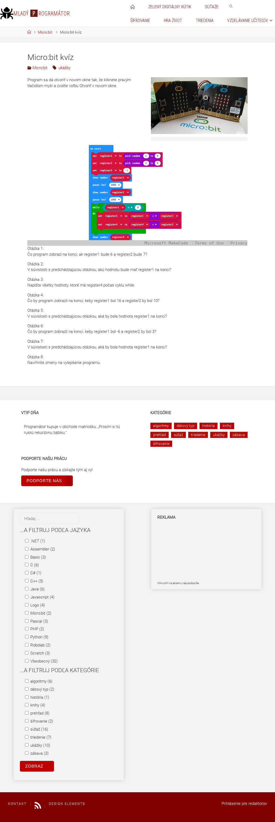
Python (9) (38, 637)
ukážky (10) (39, 745)
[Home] (29, 32)
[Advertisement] (184, 553)
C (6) (34, 565)
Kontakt (17, 804)
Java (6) (37, 589)
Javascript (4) (42, 597)
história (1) (39, 697)
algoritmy (161, 425)
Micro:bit (45, 32)
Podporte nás (44, 480)
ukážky (64, 67)
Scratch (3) (39, 653)
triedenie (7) (40, 737)
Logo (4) (37, 605)
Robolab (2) (39, 645)
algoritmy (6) (40, 681)
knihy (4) (37, 705)
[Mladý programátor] (6, 13)
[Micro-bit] (199, 105)
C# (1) (35, 573)
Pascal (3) (38, 621)
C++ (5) (36, 581)
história (208, 425)
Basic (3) (37, 557)
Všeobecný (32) (43, 661)
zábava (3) (39, 753)
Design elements (67, 804)
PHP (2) (36, 629)
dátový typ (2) (41, 689)
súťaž (178, 435)
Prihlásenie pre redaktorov (244, 803)
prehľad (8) (39, 713)
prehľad (159, 435)
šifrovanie (161, 443)
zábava (239, 435)
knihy (227, 425)
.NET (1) (37, 541)
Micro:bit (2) (40, 613)
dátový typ (185, 425)
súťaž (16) (38, 729)
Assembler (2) (42, 549)
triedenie (198, 435)
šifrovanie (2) (41, 721)
